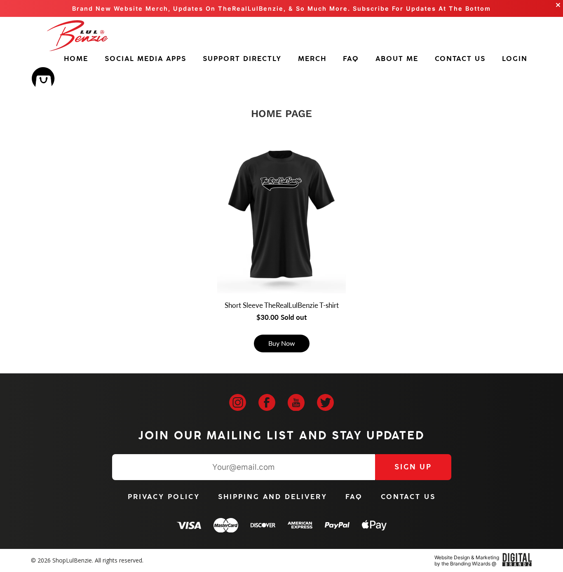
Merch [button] (312, 59)
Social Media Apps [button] (145, 59)
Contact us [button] (460, 59)
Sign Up (413, 467)
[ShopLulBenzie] (77, 35)
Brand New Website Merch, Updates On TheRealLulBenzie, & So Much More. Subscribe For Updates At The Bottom (281, 8)
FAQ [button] (351, 59)
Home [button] (76, 59)
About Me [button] (396, 59)
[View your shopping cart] (43, 79)
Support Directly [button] (242, 59)
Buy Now (281, 343)
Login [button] (515, 59)
